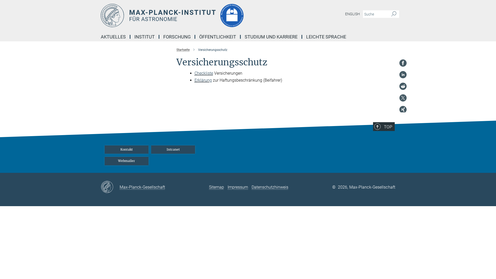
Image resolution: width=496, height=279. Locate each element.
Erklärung (203, 80)
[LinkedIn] (403, 75)
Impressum (238, 187)
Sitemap (216, 187)
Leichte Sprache (326, 37)
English (352, 14)
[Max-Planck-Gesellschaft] (110, 187)
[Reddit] (403, 86)
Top (388, 126)
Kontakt (126, 149)
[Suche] (394, 14)
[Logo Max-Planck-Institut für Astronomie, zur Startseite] (198, 15)
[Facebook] (403, 63)
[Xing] (403, 109)
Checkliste (204, 73)
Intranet (173, 149)
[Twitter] (403, 98)
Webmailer (126, 161)
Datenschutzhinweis (270, 187)
